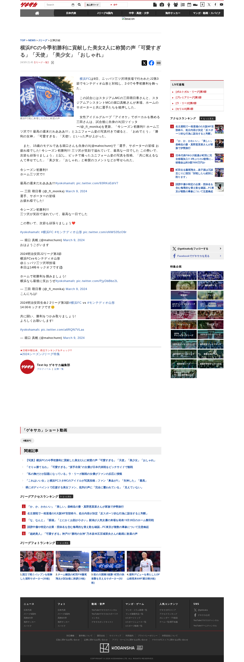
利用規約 (129, 636)
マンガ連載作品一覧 (134, 614)
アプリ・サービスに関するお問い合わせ (130, 640)
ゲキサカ (29, 5)
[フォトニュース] (162, 4)
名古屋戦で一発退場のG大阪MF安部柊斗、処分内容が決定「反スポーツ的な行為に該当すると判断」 (88, 513)
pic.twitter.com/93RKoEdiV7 (97, 183)
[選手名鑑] (175, 4)
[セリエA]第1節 (184, 108)
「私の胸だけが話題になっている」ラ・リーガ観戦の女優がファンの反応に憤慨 (74, 473)
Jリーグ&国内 (30, 614)
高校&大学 (28, 618)
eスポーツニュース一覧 (136, 622)
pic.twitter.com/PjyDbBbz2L (97, 281)
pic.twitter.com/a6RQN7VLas (62, 329)
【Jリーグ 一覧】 (41, 62)
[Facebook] (215, 4)
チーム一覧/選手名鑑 (169, 622)
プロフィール (44, 369)
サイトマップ (115, 636)
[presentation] (37, 12)
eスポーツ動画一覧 (134, 626)
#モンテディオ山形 (68, 232)
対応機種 (70, 636)
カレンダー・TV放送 (169, 618)
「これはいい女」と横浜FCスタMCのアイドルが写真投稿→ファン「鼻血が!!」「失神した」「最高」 (87, 480)
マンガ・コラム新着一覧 (136, 610)
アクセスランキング (168, 614)
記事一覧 (59, 369)
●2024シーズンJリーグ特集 (40, 354)
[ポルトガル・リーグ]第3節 (191, 91)
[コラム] (168, 4)
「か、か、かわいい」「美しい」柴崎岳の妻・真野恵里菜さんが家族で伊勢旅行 (75, 506)
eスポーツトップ (133, 618)
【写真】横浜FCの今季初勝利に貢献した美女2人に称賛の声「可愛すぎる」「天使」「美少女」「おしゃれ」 (91, 460)
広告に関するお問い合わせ (68, 640)
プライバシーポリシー (148, 636)
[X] (209, 4)
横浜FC (85, 78)
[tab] (37, 12)
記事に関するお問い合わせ (96, 640)
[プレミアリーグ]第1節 (188, 97)
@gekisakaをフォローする (192, 248)
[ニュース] (155, 4)
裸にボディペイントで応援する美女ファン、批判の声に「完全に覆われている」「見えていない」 (84, 487)
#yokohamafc (65, 183)
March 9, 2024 (76, 191)
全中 (115, 5)
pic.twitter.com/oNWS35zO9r (105, 232)
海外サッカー (30, 622)
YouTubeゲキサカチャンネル (104, 610)
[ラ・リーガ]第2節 (186, 103)
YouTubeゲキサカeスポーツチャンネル (105, 616)
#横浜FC (47, 232)
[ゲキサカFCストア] (195, 5)
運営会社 (101, 636)
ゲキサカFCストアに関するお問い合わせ (170, 640)
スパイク (28, 626)
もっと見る (67, 497)
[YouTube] (221, 4)
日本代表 (28, 610)
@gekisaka (203, 610)
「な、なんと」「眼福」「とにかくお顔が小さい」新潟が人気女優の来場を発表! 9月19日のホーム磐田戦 (90, 520)
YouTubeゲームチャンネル (205, 626)
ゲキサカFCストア (168, 610)
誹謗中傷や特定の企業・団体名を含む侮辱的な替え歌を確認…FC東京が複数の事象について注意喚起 (88, 526)
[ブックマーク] (202, 4)
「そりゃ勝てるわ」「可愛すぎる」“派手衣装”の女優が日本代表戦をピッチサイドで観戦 (79, 467)
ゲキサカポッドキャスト (102, 622)
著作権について (86, 636)
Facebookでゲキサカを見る (193, 255)
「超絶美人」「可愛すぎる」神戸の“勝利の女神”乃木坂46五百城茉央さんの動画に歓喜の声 (82, 533)
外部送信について (170, 636)
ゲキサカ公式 (204, 615)
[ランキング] (182, 4)
